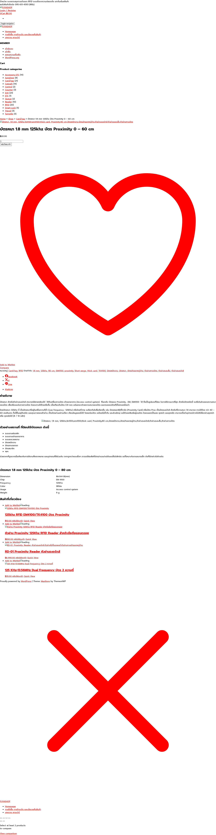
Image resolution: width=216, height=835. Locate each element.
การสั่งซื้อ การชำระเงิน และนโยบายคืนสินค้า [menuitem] (23, 809)
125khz (44, 370)
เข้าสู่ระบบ (9, 48)
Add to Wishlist (12, 505)
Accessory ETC (12, 74)
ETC (6, 95)
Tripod (8, 110)
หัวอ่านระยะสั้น (164, 370)
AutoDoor (9, 77)
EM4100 (59, 370)
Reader (8, 101)
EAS (7, 92)
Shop (10, 118)
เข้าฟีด (7, 51)
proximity (68, 370)
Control (8, 86)
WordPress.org (12, 57)
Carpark (9, 83)
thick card (92, 370)
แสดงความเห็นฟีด (12, 54)
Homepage (10, 31)
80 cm (51, 370)
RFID (7, 104)
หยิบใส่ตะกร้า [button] (17, 520)
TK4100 (102, 370)
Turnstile (9, 113)
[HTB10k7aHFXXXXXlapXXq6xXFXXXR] (66, 121)
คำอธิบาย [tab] (9, 389)
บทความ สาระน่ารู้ (12, 37)
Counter (9, 89)
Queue (8, 98)
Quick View (29, 520)
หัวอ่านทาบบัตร (150, 370)
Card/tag (9, 80)
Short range (80, 370)
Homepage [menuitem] (10, 806)
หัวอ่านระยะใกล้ (178, 370)
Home (3, 118)
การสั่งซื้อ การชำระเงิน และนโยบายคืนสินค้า (23, 34)
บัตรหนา (122, 370)
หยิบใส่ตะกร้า (6, 144)
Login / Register (8, 10)
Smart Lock (10, 107)
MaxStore (45, 581)
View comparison (8, 833)
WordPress (26, 581)
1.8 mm (36, 370)
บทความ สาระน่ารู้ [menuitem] (12, 812)
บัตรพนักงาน (112, 370)
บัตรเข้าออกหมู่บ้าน (135, 370)
